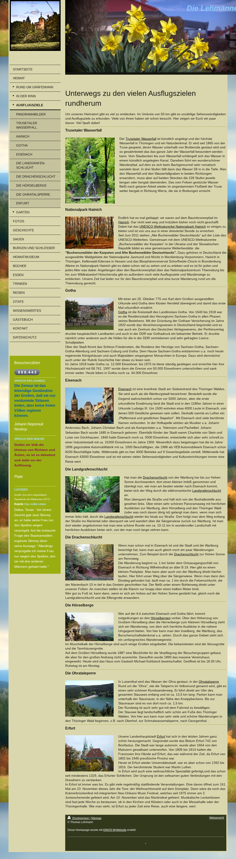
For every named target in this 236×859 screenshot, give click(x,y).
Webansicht (216, 817)
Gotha (122, 312)
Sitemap (96, 818)
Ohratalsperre (209, 681)
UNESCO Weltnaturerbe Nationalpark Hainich (172, 226)
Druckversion (81, 818)
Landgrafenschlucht (206, 490)
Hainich (123, 222)
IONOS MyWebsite (115, 830)
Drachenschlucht (155, 477)
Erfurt (161, 736)
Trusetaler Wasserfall (141, 139)
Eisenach (125, 389)
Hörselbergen (161, 618)
